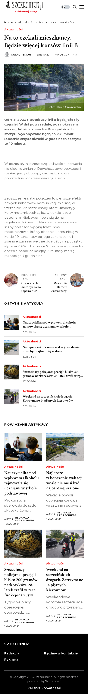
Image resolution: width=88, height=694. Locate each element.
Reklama (11, 659)
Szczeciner (53, 681)
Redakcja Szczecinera (25, 519)
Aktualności (26, 22)
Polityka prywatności (44, 688)
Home (8, 22)
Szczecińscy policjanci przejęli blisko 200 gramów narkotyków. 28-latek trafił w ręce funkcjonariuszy (53, 376)
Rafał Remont (22, 54)
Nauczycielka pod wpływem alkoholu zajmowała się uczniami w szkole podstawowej (49, 326)
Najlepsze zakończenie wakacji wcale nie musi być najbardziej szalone (51, 349)
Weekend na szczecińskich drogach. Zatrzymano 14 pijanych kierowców (48, 398)
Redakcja (11, 653)
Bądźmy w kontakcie (61, 653)
